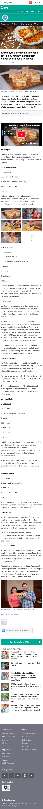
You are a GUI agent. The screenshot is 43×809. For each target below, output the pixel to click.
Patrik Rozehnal (12, 614)
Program (20, 12)
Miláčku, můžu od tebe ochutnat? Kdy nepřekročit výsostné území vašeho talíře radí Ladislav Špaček (25, 707)
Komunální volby (8, 737)
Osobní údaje (14, 803)
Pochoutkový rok (7, 62)
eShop (4, 743)
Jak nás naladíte (28, 734)
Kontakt (25, 746)
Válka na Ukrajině (8, 734)
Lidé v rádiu (26, 740)
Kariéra (25, 743)
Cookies (4, 803)
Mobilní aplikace (8, 763)
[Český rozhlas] (7, 2)
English (35, 803)
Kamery (39, 12)
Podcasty (5, 760)
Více (37, 24)
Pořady (15, 24)
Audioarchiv (29, 12)
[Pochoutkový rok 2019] (21, 37)
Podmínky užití (26, 803)
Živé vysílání (6, 754)
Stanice (5, 740)
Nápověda (26, 737)
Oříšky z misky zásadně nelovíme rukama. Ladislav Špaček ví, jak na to (25, 686)
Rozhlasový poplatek (30, 749)
